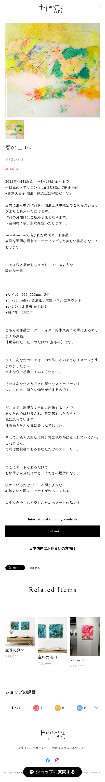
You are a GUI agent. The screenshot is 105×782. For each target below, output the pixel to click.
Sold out (52, 531)
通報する (35, 568)
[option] (52, 70)
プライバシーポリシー (32, 747)
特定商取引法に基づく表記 (69, 747)
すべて (16, 708)
